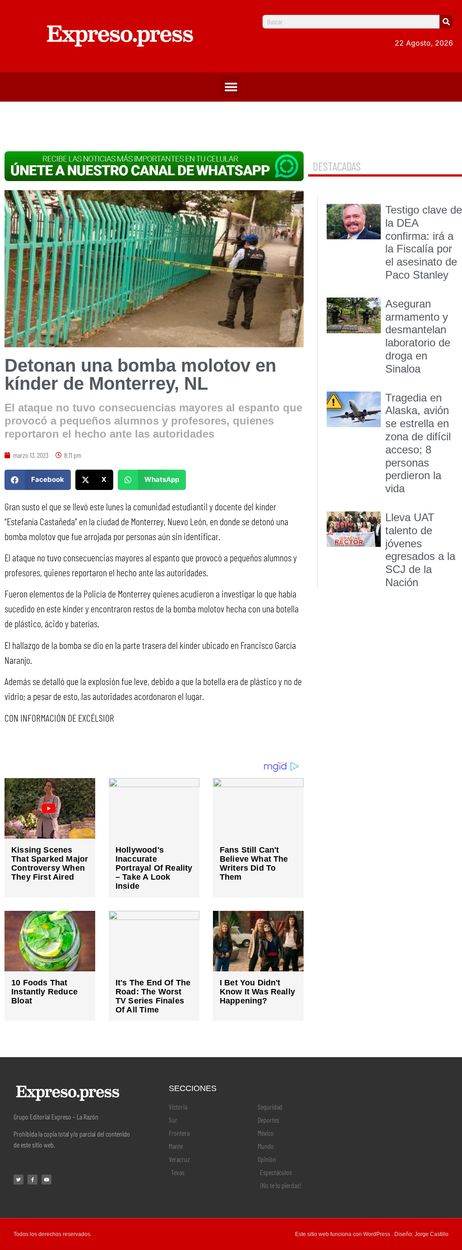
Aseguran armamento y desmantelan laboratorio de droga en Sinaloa (417, 336)
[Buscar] (446, 21)
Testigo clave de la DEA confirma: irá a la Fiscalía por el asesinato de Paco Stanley (423, 242)
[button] (231, 87)
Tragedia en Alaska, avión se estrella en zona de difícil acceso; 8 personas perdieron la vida (418, 443)
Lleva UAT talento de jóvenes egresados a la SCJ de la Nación (420, 549)
